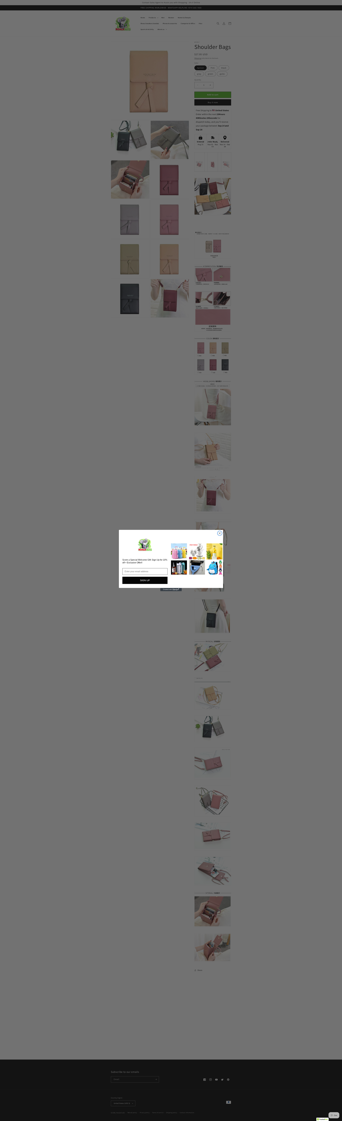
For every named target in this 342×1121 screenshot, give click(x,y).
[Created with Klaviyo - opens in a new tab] (171, 589)
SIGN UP (145, 580)
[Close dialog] (219, 533)
